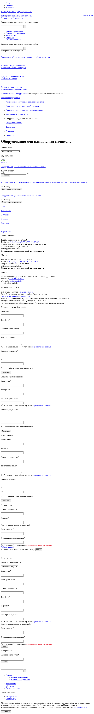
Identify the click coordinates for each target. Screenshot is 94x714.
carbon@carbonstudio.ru (10, 16)
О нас (8, 3)
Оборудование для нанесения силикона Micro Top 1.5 (23, 167)
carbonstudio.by (16, 281)
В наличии (10, 131)
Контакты (10, 7)
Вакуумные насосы (14, 123)
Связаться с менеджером (11, 189)
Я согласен (6, 712)
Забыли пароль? (7, 547)
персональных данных (41, 347)
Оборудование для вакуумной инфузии (22, 106)
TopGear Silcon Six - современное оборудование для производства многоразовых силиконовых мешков (44, 182)
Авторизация (6, 18)
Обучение (10, 38)
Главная (4, 93)
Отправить (6, 372)
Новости (9, 5)
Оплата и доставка (13, 40)
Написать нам (26, 16)
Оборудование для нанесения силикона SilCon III (21, 195)
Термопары (10, 127)
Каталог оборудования (15, 33)
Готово (38, 550)
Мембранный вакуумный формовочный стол (25, 102)
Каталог (9, 675)
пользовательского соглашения (39, 545)
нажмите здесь (80, 707)
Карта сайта (6, 231)
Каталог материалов (14, 31)
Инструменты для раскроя (17, 114)
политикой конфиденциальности (16, 296)
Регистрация (17, 18)
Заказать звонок (88, 15)
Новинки (10, 135)
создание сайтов (26, 292)
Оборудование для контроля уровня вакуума (24, 110)
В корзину (5, 176)
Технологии (11, 35)
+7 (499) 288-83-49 (24, 12)
